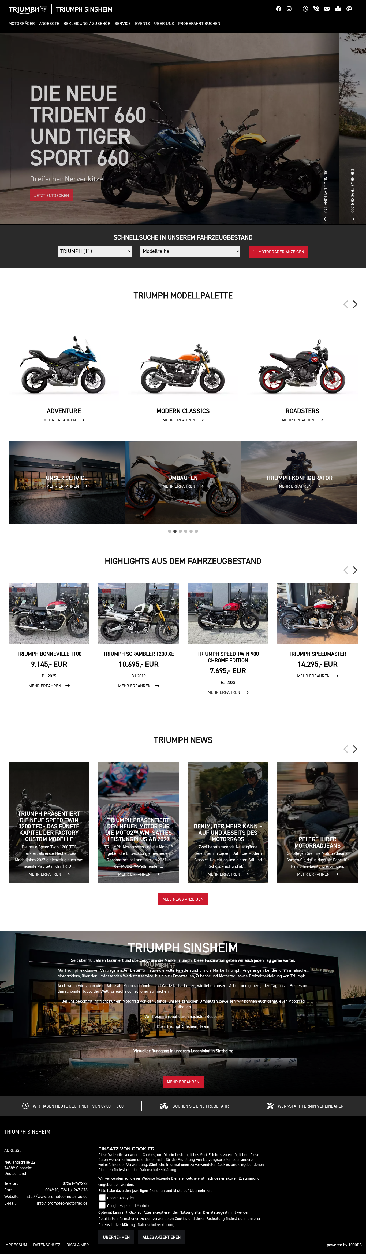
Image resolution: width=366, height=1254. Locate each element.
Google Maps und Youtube (128, 1205)
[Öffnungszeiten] (308, 9)
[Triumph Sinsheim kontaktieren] (329, 9)
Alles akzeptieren (162, 1237)
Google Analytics (120, 1198)
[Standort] (340, 9)
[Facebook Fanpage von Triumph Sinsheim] (281, 9)
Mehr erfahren (183, 1081)
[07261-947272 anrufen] (318, 9)
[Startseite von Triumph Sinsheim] (28, 10)
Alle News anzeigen (183, 899)
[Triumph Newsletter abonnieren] (351, 9)
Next (354, 304)
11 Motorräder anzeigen (278, 251)
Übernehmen (116, 1237)
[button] (23, 23)
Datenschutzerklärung (158, 1169)
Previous (346, 304)
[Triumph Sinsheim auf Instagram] (292, 9)
